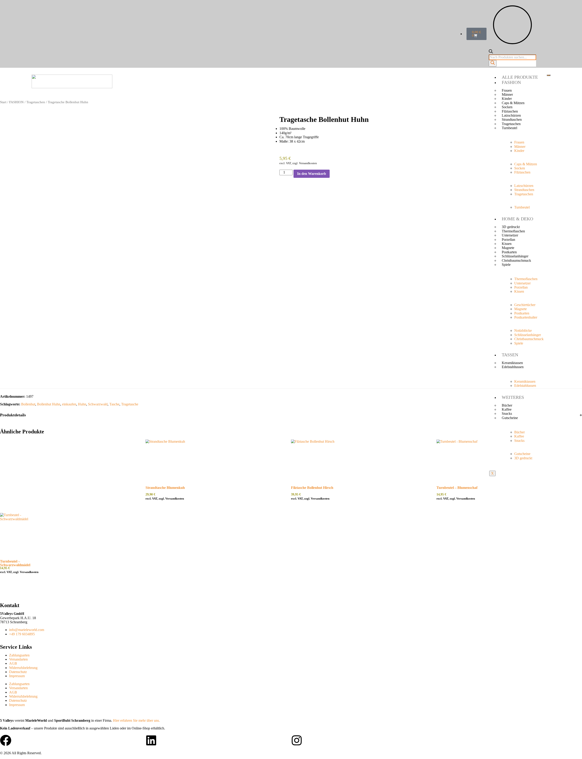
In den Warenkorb (311, 174)
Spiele (506, 264)
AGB (13, 663)
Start (3, 102)
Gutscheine (510, 418)
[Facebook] (5, 740)
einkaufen (69, 404)
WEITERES (513, 397)
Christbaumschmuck (516, 260)
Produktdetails (13, 415)
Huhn (82, 404)
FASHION (511, 82)
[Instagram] (296, 740)
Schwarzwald (98, 404)
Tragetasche (129, 404)
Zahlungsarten (19, 655)
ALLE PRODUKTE (520, 77)
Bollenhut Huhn (48, 404)
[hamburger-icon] (548, 75)
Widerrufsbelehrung (23, 668)
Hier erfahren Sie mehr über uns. (136, 720)
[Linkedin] (151, 740)
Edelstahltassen (513, 367)
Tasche (114, 404)
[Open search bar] (491, 52)
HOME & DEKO (517, 218)
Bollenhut (28, 404)
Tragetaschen (35, 102)
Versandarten (18, 659)
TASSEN (510, 354)
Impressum (17, 676)
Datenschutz (18, 672)
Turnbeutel (509, 128)
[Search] (493, 63)
